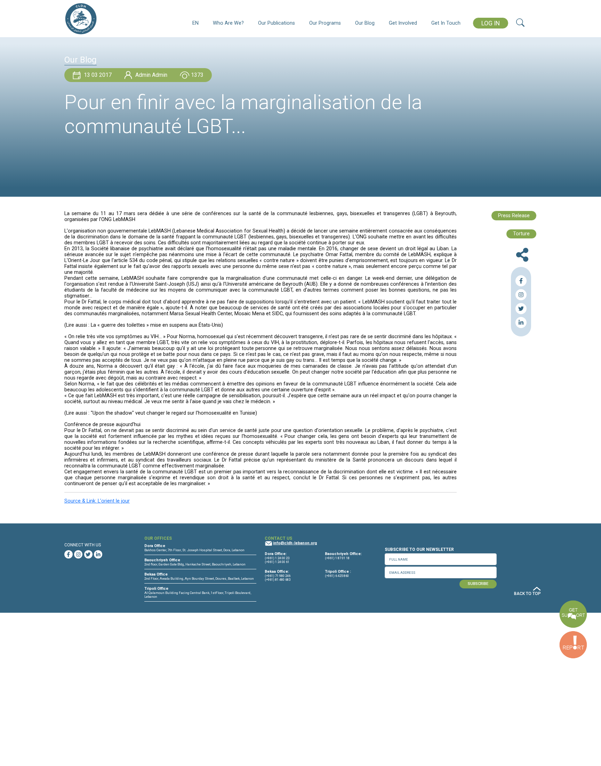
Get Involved (403, 23)
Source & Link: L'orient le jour (97, 501)
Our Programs (325, 23)
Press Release (514, 216)
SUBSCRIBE (478, 583)
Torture (521, 234)
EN (195, 23)
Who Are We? (228, 23)
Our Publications (276, 23)
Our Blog (365, 23)
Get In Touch (445, 23)
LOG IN (490, 23)
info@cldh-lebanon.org (295, 543)
